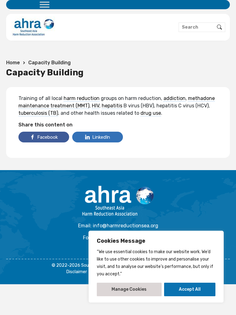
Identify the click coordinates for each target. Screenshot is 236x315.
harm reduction (82, 98)
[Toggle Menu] (44, 4)
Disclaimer (76, 271)
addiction (174, 98)
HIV (95, 106)
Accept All (190, 289)
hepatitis (112, 106)
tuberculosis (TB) (38, 113)
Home (13, 63)
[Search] (219, 27)
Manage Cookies (129, 289)
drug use (150, 113)
